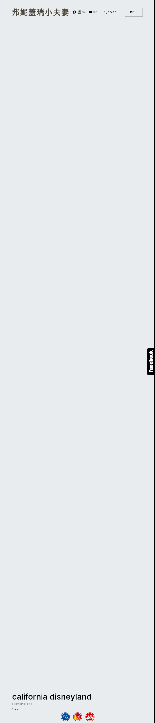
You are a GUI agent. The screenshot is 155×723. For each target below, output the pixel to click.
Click (151, 361)
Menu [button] (134, 12)
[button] (111, 12)
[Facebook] (74, 12)
